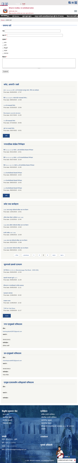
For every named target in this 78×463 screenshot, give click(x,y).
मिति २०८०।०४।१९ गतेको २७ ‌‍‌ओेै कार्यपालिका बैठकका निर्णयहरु (19, 165)
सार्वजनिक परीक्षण (46, 423)
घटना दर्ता (6, 414)
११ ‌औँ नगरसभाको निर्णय (9, 120)
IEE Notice (11, 16)
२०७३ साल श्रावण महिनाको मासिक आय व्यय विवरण (16, 248)
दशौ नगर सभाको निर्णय (9, 128)
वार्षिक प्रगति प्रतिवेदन (48, 414)
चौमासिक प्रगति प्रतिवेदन (49, 417)
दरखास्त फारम (7, 300)
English (18, 4)
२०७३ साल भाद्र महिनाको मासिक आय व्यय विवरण (15, 240)
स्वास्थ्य (6, 53)
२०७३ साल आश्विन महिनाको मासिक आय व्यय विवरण (16, 225)
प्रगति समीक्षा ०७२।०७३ (10, 232)
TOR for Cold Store (9, 308)
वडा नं (4, 35)
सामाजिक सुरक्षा (7, 417)
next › (54, 255)
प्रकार (4, 39)
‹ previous (26, 255)
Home (3, 20)
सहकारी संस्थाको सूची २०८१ (10, 277)
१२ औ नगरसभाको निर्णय (9, 105)
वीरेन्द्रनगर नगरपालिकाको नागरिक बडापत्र (14, 285)
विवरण (4, 57)
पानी (5, 45)
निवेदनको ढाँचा (7, 423)
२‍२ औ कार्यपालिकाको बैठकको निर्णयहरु (13, 173)
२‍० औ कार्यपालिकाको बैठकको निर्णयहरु (13, 188)
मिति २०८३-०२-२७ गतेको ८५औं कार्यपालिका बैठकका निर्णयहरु (18, 150)
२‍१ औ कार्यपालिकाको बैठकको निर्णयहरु (13, 180)
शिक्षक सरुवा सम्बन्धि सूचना (69, 16)
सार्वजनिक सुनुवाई (46, 420)
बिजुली (6, 48)
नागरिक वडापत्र (7, 420)
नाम (3, 31)
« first (16, 255)
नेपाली (23, 4)
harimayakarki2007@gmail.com (12, 331)
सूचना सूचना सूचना (22, 16)
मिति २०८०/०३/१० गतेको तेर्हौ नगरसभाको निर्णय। (15, 97)
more (6, 315)
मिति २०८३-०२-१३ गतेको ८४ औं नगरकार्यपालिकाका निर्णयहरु (18, 157)
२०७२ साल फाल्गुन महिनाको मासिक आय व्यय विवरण (16, 209)
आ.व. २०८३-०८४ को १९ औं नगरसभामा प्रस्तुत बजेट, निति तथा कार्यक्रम (21, 90)
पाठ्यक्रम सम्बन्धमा (8, 293)
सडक (5, 50)
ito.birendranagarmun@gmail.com (15, 449)
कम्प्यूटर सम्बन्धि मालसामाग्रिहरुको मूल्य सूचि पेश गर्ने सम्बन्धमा (45, 16)
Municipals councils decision (12, 113)
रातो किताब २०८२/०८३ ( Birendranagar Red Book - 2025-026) (21, 270)
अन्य (5, 42)
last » (62, 255)
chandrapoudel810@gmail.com (12, 360)
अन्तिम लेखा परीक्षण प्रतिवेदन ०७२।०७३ (13, 217)
